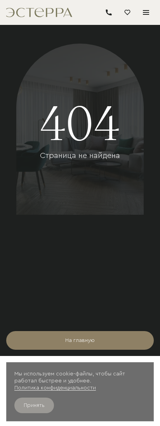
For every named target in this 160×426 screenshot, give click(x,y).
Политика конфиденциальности (55, 388)
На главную (80, 340)
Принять (34, 405)
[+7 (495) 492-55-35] (109, 12)
